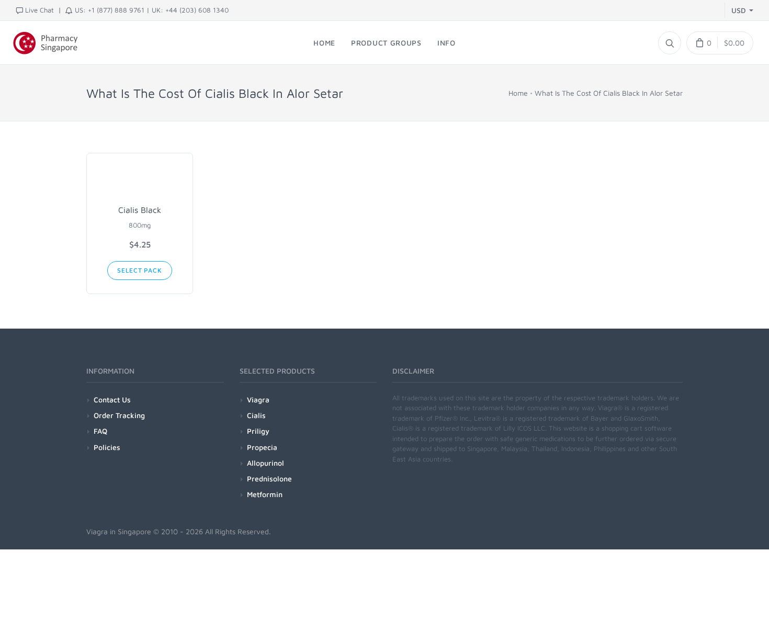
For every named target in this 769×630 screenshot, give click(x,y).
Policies (107, 447)
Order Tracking (119, 415)
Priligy (258, 430)
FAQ (100, 430)
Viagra (258, 399)
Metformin (264, 494)
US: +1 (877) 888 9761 (109, 10)
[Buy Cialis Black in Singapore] (139, 181)
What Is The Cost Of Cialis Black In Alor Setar (609, 92)
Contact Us (112, 399)
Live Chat (39, 10)
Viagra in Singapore (118, 531)
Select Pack (139, 270)
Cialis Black (139, 210)
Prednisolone (269, 478)
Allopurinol (265, 462)
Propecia (262, 447)
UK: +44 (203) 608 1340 (190, 10)
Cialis (256, 415)
